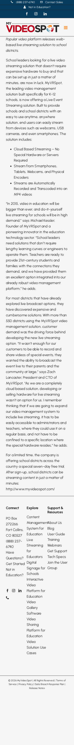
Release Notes (37, 688)
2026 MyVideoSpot (21, 680)
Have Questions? (14, 555)
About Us (54, 523)
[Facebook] (7, 590)
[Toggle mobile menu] (66, 28)
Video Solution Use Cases (36, 647)
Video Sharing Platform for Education (36, 627)
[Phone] (7, 597)
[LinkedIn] (20, 590)
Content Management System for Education (37, 525)
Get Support (57, 551)
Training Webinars (54, 542)
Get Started (15, 564)
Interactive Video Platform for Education (36, 587)
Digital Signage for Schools (36, 568)
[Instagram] (13, 590)
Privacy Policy (26, 684)
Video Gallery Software (34, 608)
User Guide (56, 534)
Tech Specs (56, 557)
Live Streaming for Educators (35, 548)
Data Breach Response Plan (49, 684)
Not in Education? (14, 572)
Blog (50, 528)
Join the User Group (57, 565)
